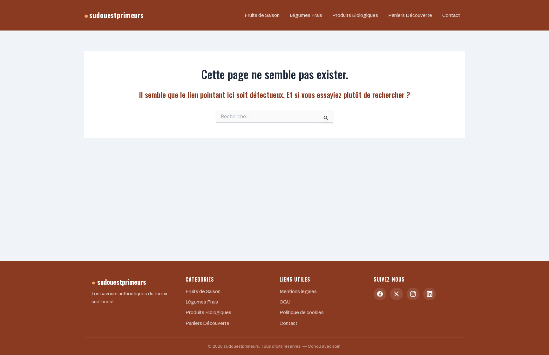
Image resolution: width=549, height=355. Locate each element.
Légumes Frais (306, 15)
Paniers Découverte (410, 15)
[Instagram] (413, 294)
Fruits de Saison (262, 15)
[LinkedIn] (429, 294)
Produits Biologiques (355, 15)
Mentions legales (298, 291)
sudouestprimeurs (114, 15)
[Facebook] (380, 294)
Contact (451, 15)
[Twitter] (396, 294)
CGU (285, 301)
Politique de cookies (302, 312)
